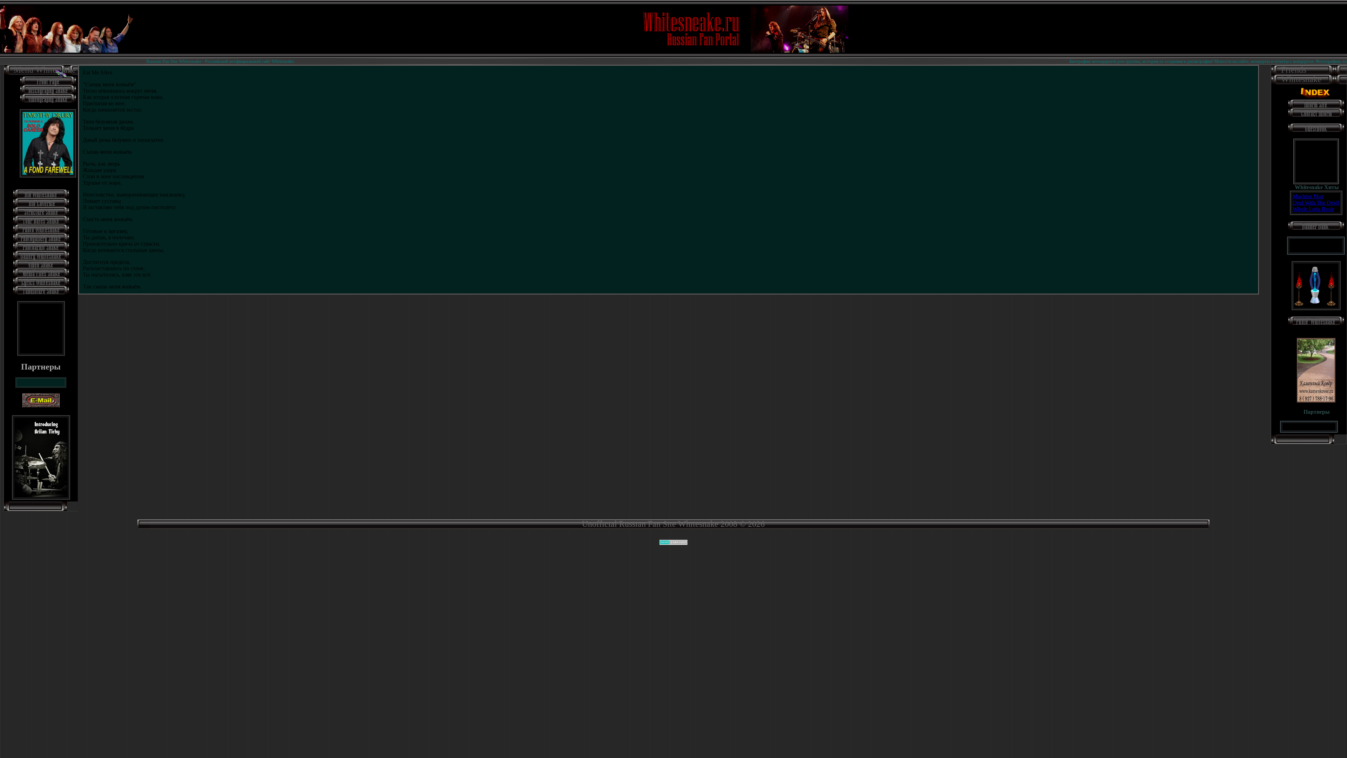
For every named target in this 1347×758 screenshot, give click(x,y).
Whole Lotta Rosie (1313, 209)
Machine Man (1308, 196)
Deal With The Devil (1316, 203)
